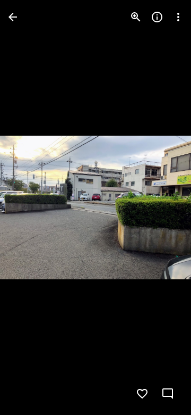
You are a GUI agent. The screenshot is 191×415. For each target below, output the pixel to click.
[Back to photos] (12, 17)
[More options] (178, 17)
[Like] (142, 393)
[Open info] (157, 17)
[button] (169, 393)
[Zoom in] (135, 17)
